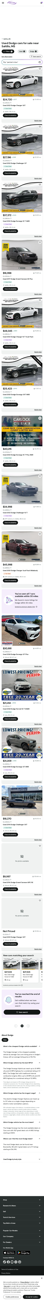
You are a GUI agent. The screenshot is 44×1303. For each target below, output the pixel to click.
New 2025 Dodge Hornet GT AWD (10, 976)
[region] (22, 1289)
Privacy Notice (5, 1273)
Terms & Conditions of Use (9, 1269)
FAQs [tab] (5, 1040)
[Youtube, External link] (12, 1261)
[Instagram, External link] (15, 1261)
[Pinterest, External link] (19, 1261)
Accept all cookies (32, 1297)
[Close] (41, 1278)
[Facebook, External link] (8, 1261)
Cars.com (7, 1286)
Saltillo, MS (6, 39)
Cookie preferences (12, 1297)
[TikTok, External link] (4, 1261)
